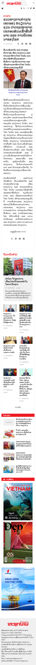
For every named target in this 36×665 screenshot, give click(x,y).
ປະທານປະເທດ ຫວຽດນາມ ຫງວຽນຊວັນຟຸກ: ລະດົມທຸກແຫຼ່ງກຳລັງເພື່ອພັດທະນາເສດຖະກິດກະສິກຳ (17, 457)
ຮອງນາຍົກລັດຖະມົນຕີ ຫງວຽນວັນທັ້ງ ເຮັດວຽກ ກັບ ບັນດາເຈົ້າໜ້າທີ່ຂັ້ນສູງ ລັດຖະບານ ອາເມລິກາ (24, 352)
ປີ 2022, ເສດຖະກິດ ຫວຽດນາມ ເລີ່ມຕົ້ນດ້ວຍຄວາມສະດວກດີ (23, 432)
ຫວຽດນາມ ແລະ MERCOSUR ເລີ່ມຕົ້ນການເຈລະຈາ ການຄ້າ (9, 349)
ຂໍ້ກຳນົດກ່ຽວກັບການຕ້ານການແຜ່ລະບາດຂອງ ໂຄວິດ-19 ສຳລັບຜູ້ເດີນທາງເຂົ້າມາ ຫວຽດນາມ (24, 422)
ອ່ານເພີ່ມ (18, 407)
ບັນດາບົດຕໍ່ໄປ (10, 254)
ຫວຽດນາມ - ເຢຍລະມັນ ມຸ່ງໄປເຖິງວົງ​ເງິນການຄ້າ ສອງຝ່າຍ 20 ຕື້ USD (9, 382)
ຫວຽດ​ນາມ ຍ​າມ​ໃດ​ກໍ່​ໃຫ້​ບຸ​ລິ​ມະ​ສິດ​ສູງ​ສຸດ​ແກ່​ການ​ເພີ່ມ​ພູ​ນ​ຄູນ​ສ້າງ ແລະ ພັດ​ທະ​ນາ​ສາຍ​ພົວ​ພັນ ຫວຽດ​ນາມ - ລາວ (25, 320)
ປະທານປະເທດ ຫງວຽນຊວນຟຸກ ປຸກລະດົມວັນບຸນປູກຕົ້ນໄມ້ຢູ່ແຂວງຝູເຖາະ (24, 444)
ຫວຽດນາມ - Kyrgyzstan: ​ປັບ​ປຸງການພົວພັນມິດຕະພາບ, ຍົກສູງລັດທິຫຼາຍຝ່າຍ (9, 318)
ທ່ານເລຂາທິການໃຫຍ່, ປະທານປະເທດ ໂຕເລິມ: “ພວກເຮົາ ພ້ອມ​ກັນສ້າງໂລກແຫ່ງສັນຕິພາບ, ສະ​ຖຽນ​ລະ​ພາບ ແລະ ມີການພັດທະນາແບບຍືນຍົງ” (25, 386)
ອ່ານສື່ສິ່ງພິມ (10, 479)
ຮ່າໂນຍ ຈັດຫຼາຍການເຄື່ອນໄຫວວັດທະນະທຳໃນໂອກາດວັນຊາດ (16, 282)
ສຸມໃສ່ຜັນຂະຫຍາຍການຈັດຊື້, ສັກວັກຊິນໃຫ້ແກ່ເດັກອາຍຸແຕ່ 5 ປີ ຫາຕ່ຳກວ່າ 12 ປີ (23, 469)
